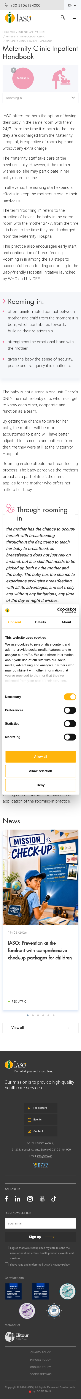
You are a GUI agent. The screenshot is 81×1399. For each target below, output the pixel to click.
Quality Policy (40, 1352)
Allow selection (40, 771)
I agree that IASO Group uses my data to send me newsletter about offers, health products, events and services (42, 1253)
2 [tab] (33, 1015)
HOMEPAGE (9, 32)
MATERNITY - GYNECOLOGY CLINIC (25, 36)
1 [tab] (28, 1015)
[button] (40, 1374)
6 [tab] (53, 1015)
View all (17, 1028)
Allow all (40, 756)
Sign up (35, 1237)
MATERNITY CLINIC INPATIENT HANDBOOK (29, 40)
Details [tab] (40, 622)
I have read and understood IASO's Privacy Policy (40, 1264)
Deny (40, 785)
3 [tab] (38, 1015)
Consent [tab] (14, 622)
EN (70, 5)
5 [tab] (48, 1015)
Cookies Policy (40, 1367)
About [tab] (66, 622)
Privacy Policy (40, 1359)
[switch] (70, 710)
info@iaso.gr (44, 1156)
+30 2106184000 (25, 5)
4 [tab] (43, 1015)
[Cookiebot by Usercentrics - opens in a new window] (57, 610)
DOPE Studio (44, 1391)
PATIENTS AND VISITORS (32, 32)
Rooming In (14, 98)
